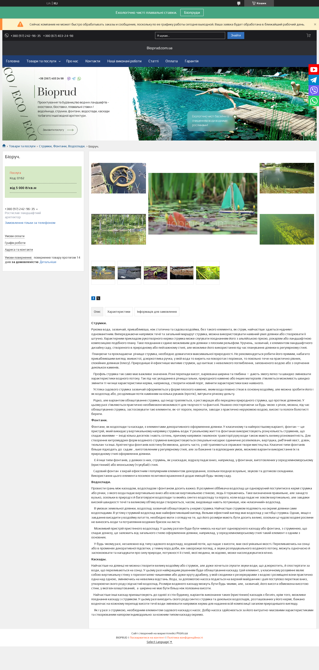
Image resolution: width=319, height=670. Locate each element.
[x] (98, 299)
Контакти (92, 61)
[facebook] (93, 299)
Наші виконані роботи (124, 61)
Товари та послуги (41, 61)
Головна (12, 61)
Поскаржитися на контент (147, 637)
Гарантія (191, 61)
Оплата (172, 61)
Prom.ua (182, 633)
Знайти (236, 35)
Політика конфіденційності (185, 637)
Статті (154, 61)
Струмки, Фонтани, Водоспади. (62, 146)
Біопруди (192, 12)
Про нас (72, 61)
